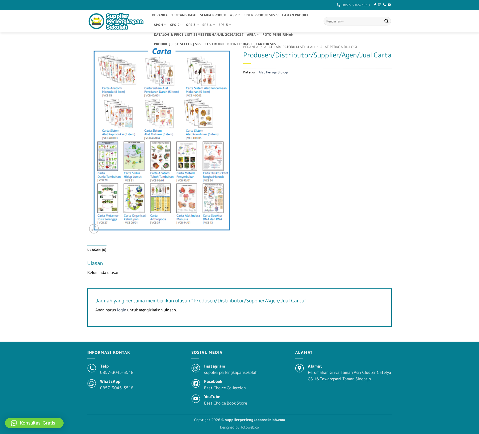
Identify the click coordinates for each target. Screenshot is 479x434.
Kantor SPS (265, 44)
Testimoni (214, 44)
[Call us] (384, 5)
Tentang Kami (184, 15)
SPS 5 (223, 24)
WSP (233, 15)
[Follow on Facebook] (374, 5)
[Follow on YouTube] (389, 5)
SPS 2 (174, 24)
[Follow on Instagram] (379, 5)
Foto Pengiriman (277, 34)
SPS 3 (190, 24)
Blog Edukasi (239, 44)
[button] (94, 229)
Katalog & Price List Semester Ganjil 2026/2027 (198, 34)
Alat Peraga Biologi (338, 46)
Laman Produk (295, 15)
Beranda (160, 15)
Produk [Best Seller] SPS (177, 44)
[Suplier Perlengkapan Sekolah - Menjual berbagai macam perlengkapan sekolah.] (116, 21)
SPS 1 (158, 24)
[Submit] (386, 21)
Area (251, 34)
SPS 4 (207, 24)
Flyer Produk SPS (259, 15)
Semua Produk (213, 15)
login (121, 310)
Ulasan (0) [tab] (97, 249)
